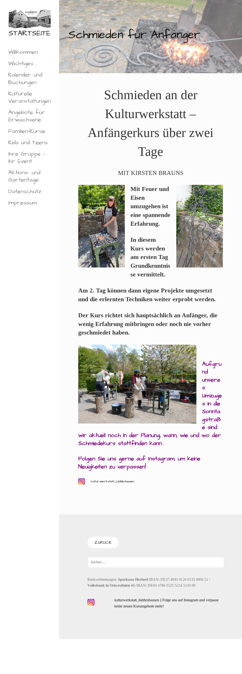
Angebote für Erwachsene (26, 116)
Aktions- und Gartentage (24, 176)
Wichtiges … (23, 63)
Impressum (22, 203)
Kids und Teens (28, 143)
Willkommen (23, 52)
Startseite (30, 33)
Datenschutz (24, 191)
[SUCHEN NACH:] (155, 562)
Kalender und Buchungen (25, 78)
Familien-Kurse (26, 131)
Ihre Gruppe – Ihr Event (26, 157)
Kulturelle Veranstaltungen (29, 97)
